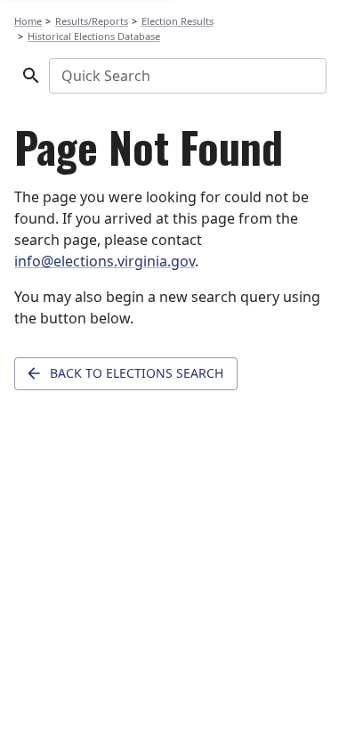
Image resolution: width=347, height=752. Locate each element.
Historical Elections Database (94, 36)
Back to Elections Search (136, 372)
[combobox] (186, 75)
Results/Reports (91, 21)
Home (28, 21)
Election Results (177, 21)
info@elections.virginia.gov (104, 261)
